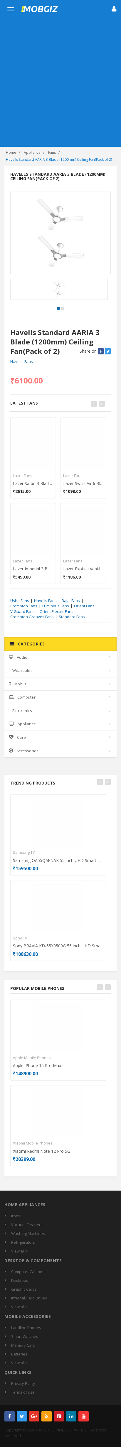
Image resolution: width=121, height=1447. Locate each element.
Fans (52, 152)
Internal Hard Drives (29, 1298)
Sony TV (20, 938)
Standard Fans (72, 616)
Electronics (22, 710)
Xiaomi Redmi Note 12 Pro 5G (41, 1151)
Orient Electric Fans (56, 611)
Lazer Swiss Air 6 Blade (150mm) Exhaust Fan (83, 483)
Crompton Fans (23, 605)
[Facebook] (9, 1416)
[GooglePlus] (34, 1416)
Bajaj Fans (71, 600)
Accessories (27, 750)
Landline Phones (26, 1327)
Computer (26, 697)
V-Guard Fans (22, 611)
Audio (22, 657)
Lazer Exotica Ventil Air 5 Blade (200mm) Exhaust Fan (83, 569)
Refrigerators (23, 1242)
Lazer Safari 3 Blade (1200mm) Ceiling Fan (33, 483)
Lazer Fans (22, 475)
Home (11, 152)
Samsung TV (24, 852)
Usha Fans (19, 600)
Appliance (32, 152)
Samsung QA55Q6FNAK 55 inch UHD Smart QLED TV (58, 860)
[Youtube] (83, 1416)
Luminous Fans (55, 605)
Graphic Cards (24, 1289)
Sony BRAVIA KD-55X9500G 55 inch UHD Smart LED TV (58, 946)
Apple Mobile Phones (32, 1057)
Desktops (19, 1280)
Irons (15, 1215)
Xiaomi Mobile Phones (33, 1143)
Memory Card (23, 1345)
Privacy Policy (23, 1383)
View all (18, 1251)
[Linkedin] (71, 1416)
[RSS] (46, 1416)
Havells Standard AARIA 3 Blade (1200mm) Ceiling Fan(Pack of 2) (59, 159)
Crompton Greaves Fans (32, 616)
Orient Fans (84, 605)
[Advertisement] (60, 83)
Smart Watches (24, 1336)
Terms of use (23, 1392)
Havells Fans (21, 361)
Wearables (22, 670)
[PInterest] (59, 1416)
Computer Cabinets (28, 1271)
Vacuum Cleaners (27, 1224)
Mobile (20, 684)
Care (21, 737)
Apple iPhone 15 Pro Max (37, 1065)
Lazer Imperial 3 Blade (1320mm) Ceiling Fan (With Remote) (33, 569)
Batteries (19, 1354)
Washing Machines (28, 1233)
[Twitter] (22, 1416)
